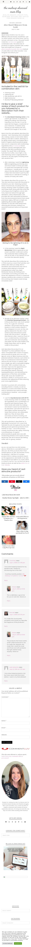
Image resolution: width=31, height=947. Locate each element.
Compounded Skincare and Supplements (22, 517)
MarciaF (12, 612)
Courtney (12, 561)
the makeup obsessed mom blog (15, 9)
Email (4, 728)
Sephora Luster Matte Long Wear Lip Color (8, 546)
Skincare (18, 22)
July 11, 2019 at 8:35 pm (17, 614)
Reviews (12, 22)
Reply (6, 580)
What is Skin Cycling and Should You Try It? (22, 532)
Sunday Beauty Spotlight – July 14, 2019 (15, 498)
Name (4, 720)
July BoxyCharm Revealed (11, 494)
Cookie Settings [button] (7, 943)
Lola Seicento (14, 667)
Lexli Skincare (12, 42)
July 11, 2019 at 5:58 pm (17, 563)
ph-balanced (16, 146)
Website (4, 735)
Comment (5, 697)
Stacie (14, 587)
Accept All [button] (18, 943)
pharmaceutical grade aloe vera (12, 49)
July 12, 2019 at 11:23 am (17, 669)
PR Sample (5, 33)
